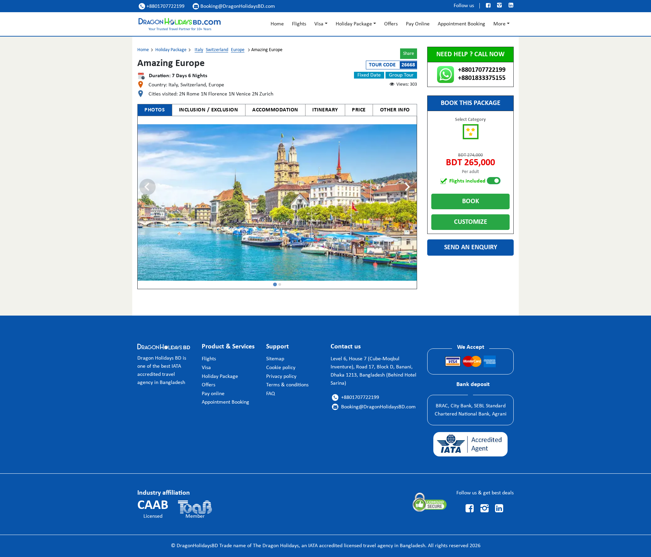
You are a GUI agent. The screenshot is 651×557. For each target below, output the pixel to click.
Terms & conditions (287, 385)
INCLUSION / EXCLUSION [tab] (208, 110)
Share (408, 53)
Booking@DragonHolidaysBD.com (234, 6)
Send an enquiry (470, 247)
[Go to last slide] (147, 187)
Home (277, 24)
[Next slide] (407, 187)
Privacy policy (281, 376)
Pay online (213, 394)
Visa (318, 24)
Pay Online (418, 24)
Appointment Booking (461, 24)
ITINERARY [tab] (325, 110)
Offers (391, 24)
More (499, 24)
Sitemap (275, 359)
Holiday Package (354, 24)
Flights (299, 24)
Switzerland (217, 50)
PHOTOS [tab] (154, 110)
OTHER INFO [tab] (395, 110)
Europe (237, 50)
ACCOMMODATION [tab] (275, 110)
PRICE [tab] (359, 110)
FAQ (270, 394)
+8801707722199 (162, 6)
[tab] (275, 284)
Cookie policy (280, 367)
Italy (199, 50)
